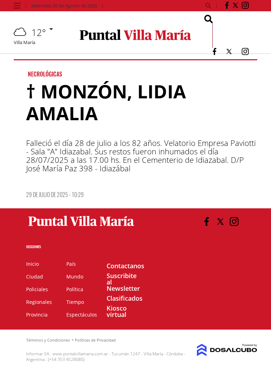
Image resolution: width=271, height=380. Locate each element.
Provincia (37, 314)
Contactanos (125, 266)
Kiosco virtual (117, 311)
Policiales (37, 289)
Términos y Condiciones (48, 340)
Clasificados (125, 298)
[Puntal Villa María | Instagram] (245, 7)
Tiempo (75, 302)
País (71, 264)
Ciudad (34, 276)
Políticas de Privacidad (95, 340)
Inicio (32, 264)
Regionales (39, 302)
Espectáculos (81, 314)
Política (74, 289)
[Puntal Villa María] (81, 226)
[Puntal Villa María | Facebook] (227, 7)
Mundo (74, 276)
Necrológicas (45, 74)
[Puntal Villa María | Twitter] (235, 7)
